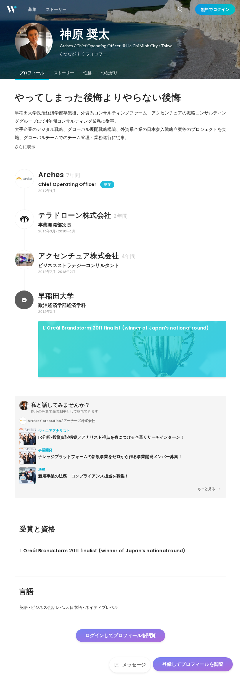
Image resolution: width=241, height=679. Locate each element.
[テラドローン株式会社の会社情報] (24, 219)
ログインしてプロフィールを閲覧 (120, 635)
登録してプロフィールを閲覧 (192, 664)
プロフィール (31, 73)
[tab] (32, 73)
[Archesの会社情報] (24, 178)
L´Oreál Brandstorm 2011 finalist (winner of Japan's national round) (126, 328)
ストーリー (63, 73)
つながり (109, 73)
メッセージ (134, 664)
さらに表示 (25, 147)
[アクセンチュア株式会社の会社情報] (24, 259)
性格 (87, 73)
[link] (132, 349)
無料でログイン (215, 9)
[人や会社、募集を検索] (180, 9)
